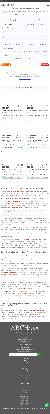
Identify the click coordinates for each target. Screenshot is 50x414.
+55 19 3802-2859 (25, 341)
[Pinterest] (34, 333)
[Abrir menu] (48, 5)
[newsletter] (39, 354)
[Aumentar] (45, 27)
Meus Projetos (25, 398)
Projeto (6, 106)
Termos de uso (26, 408)
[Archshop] (7, 5)
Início (25, 360)
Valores (25, 390)
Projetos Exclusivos (25, 377)
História (25, 388)
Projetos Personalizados (25, 373)
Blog (25, 365)
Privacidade (6, 408)
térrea (8, 27)
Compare (25, 380)
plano (17, 34)
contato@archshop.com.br (25, 344)
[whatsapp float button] (47, 405)
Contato (25, 392)
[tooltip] (12, 24)
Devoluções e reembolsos (16, 408)
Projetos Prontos (25, 362)
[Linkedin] (22, 333)
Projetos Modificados (25, 375)
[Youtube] (25, 333)
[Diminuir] (39, 27)
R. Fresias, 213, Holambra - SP (25, 339)
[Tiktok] (31, 333)
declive (32, 34)
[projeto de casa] (12, 97)
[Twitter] (28, 333)
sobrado (19, 27)
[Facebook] (18, 333)
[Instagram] (15, 333)
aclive (25, 34)
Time (25, 385)
